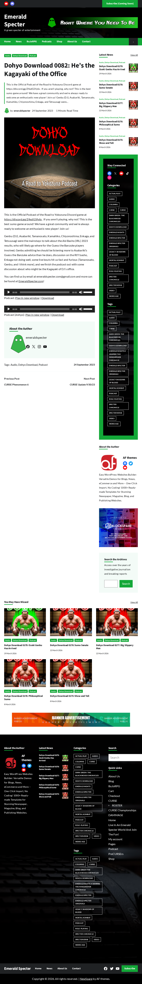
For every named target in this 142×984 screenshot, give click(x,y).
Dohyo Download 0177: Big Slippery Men (111, 105)
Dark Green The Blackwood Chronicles (116, 337)
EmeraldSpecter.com (31, 281)
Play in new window (27, 298)
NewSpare (86, 978)
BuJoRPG (114, 786)
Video (112, 290)
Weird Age (114, 296)
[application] (49, 292)
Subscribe (129, 968)
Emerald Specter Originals (117, 244)
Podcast (33, 56)
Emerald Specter (15, 20)
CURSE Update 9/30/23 (82, 384)
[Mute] (80, 292)
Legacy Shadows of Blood (117, 381)
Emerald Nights (116, 232)
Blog (111, 781)
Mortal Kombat (116, 260)
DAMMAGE (115, 815)
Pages (112, 844)
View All (134, 55)
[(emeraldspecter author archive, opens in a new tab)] (6, 112)
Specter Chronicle (114, 278)
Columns (113, 204)
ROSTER (117, 805)
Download (47, 298)
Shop (111, 858)
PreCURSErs (115, 853)
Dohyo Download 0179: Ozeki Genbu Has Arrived (112, 68)
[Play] (8, 292)
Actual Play (115, 193)
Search (126, 583)
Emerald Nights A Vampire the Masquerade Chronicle (117, 355)
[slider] (88, 292)
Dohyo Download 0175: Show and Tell (111, 141)
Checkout (114, 795)
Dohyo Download (20, 56)
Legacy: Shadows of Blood (117, 253)
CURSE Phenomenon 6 (16, 384)
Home (112, 820)
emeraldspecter (22, 110)
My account (115, 839)
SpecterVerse (115, 285)
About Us (114, 776)
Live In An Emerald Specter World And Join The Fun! (122, 829)
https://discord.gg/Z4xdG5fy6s (23, 219)
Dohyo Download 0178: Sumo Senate (111, 86)
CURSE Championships (122, 810)
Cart (111, 791)
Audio (7, 56)
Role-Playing (115, 271)
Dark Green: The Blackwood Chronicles (117, 218)
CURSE (112, 210)
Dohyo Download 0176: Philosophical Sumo (111, 123)
